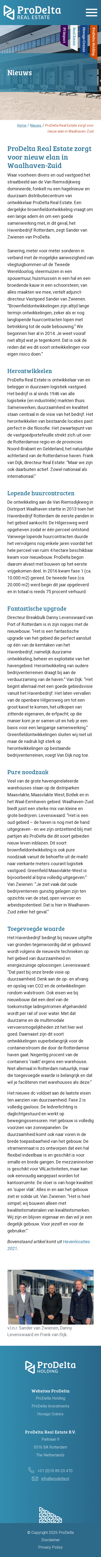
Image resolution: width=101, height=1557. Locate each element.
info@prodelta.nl (55, 1478)
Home (21, 125)
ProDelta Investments (50, 1406)
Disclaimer (50, 1540)
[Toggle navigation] (91, 12)
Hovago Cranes (50, 1414)
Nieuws (35, 125)
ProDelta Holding (50, 1398)
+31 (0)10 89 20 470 (55, 1470)
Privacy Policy (50, 1547)
